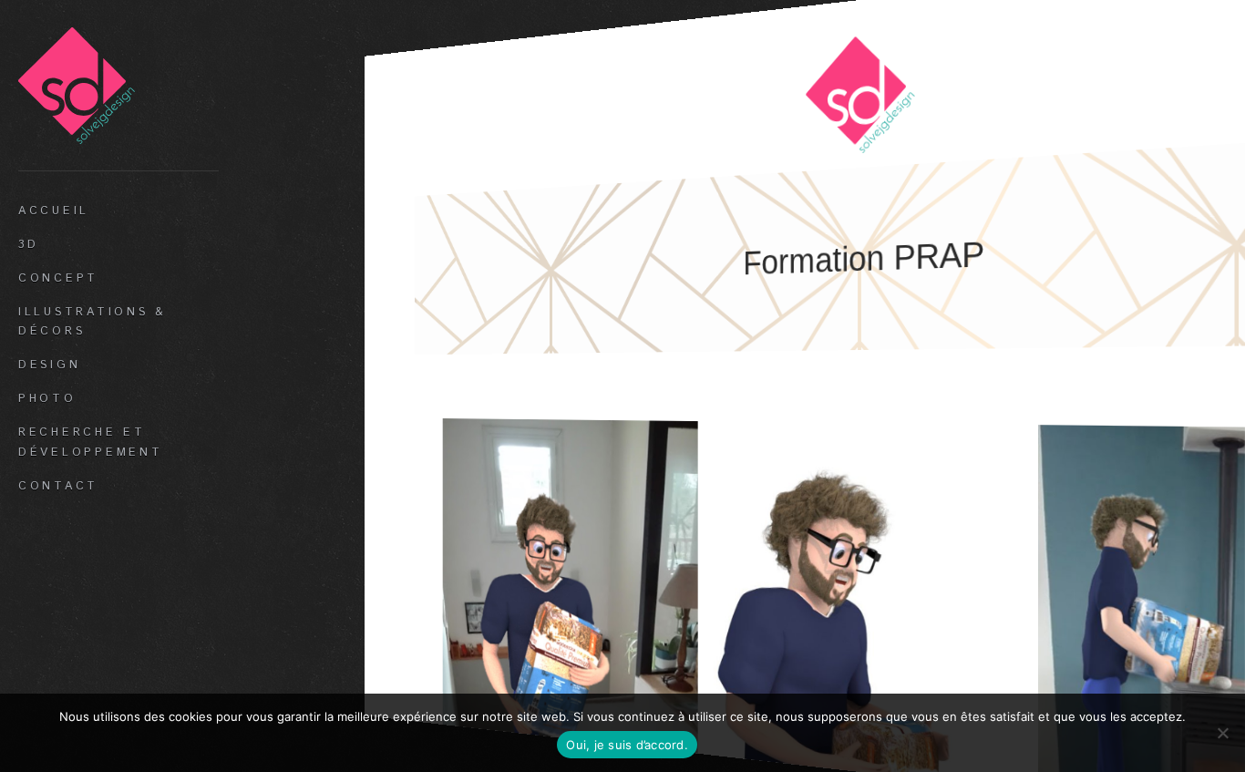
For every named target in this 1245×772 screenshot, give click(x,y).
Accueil (53, 210)
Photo (47, 398)
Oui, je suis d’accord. (627, 744)
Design (49, 364)
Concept (58, 278)
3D (28, 244)
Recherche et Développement (90, 442)
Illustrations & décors (92, 322)
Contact (58, 486)
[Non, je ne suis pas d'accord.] (1222, 733)
